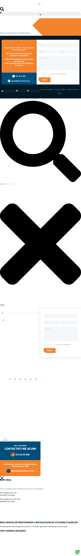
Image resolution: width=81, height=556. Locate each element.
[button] (40, 14)
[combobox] (7, 184)
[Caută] (40, 181)
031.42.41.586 (23, 454)
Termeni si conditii (46, 90)
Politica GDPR (60, 90)
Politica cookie (72, 90)
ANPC (60, 93)
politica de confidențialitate (58, 74)
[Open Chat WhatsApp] (77, 552)
